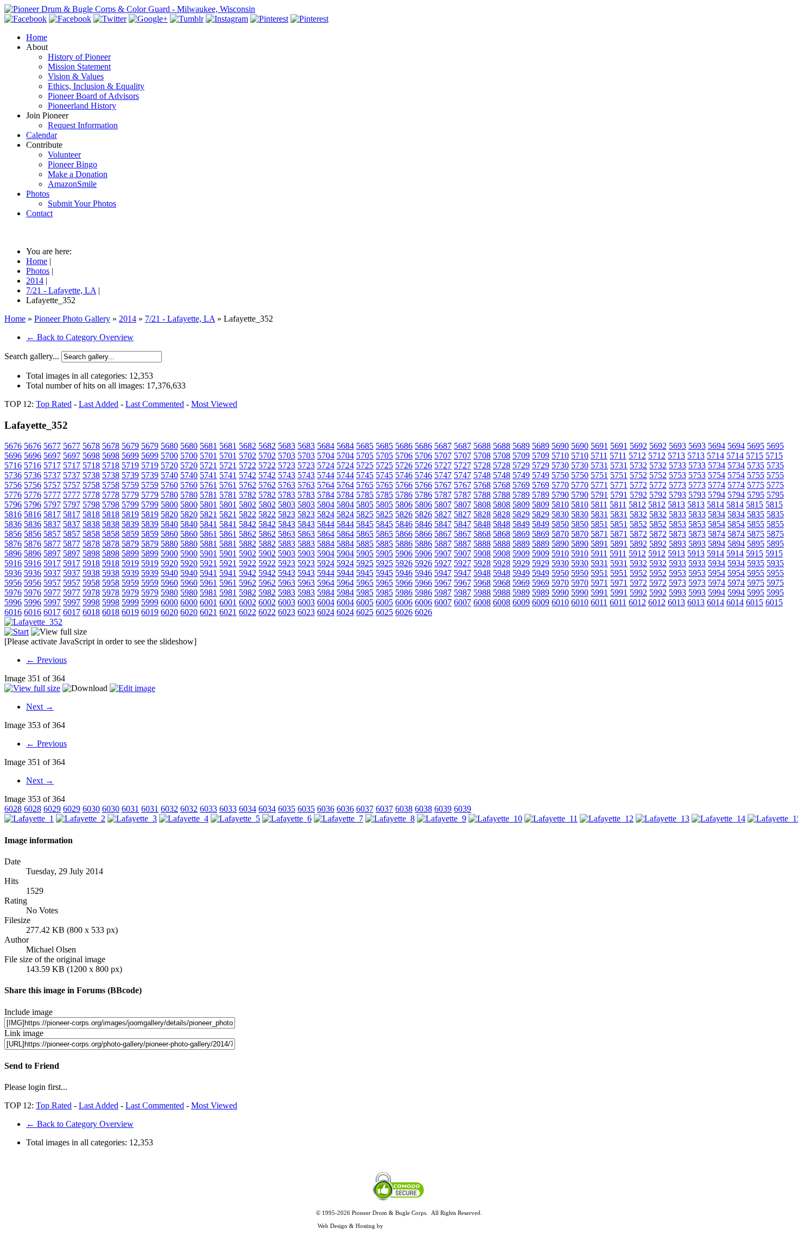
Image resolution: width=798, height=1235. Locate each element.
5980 (169, 592)
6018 (91, 612)
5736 (13, 475)
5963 (286, 582)
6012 (637, 602)
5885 (364, 543)
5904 (325, 553)
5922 (247, 563)
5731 (599, 465)
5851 (599, 524)
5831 (599, 514)
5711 (599, 455)
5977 (52, 592)
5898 (91, 553)
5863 (286, 533)
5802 (247, 504)
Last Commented (154, 404)
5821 (208, 514)
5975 (755, 582)
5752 (638, 475)
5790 (560, 494)
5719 (130, 465)
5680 (169, 445)
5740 (169, 475)
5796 (13, 504)
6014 (715, 602)
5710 (560, 455)
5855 (755, 524)
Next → (40, 706)
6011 (599, 602)
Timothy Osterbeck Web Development (433, 1226)
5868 (482, 533)
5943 (286, 573)
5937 (52, 573)
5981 (208, 592)
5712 (637, 455)
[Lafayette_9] (441, 818)
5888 (482, 543)
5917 (52, 563)
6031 (130, 808)
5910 (560, 553)
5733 (677, 465)
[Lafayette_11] (551, 818)
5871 (599, 533)
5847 (443, 524)
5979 (130, 592)
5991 (599, 592)
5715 (754, 455)
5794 (716, 494)
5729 (521, 465)
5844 (325, 524)
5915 (754, 553)
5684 (325, 445)
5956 (13, 582)
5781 (208, 494)
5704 (325, 455)
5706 (404, 455)
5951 (599, 573)
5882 (247, 543)
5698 (91, 455)
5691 (599, 445)
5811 (599, 504)
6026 (404, 612)
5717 (52, 465)
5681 (208, 445)
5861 (208, 533)
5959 (130, 582)
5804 (325, 504)
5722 (247, 465)
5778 (91, 494)
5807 (443, 504)
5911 (599, 553)
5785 (364, 494)
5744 (325, 475)
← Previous (46, 659)
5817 (52, 514)
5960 (169, 582)
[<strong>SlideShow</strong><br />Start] (16, 631)
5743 (286, 475)
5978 (91, 592)
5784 (325, 494)
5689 (521, 445)
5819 (130, 514)
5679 (130, 445)
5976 (13, 592)
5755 (755, 475)
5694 (716, 445)
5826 (404, 514)
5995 (755, 592)
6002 (247, 602)
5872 (638, 533)
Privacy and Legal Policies (399, 1219)
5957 (52, 582)
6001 (208, 602)
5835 (755, 514)
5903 (286, 553)
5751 (599, 475)
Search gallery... (31, 356)
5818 (91, 514)
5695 (755, 445)
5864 (325, 533)
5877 (52, 543)
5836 (13, 524)
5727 (443, 465)
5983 (286, 592)
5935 (755, 563)
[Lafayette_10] (495, 818)
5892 (638, 543)
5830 (560, 514)
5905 (364, 553)
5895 (755, 543)
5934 (716, 563)
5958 (91, 582)
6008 (482, 602)
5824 (325, 514)
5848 (482, 524)
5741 (208, 475)
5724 (325, 465)
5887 (443, 543)
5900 (169, 553)
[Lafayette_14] (718, 818)
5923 (286, 563)
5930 (560, 563)
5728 (482, 465)
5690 (560, 445)
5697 (52, 455)
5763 (286, 485)
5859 (130, 533)
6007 (443, 602)
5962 (247, 582)
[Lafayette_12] (607, 818)
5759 (130, 485)
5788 (482, 494)
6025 (364, 612)
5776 (13, 494)
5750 (560, 475)
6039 (443, 808)
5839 (130, 524)
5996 (13, 602)
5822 (247, 514)
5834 (716, 514)
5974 (716, 582)
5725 (364, 465)
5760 (169, 485)
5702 (247, 455)
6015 (754, 602)
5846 (404, 524)
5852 (638, 524)
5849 (521, 524)
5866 (404, 533)
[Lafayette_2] (80, 818)
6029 (52, 808)
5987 (443, 592)
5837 (52, 524)
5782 (247, 494)
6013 (676, 602)
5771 (599, 485)
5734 (716, 465)
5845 (364, 524)
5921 (208, 563)
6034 (247, 808)
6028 (13, 808)
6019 (130, 612)
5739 (130, 475)
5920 (169, 563)
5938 (91, 573)
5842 (247, 524)
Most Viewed (214, 404)
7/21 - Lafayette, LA (180, 318)
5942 (247, 573)
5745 (364, 475)
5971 (599, 582)
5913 (676, 553)
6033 (208, 808)
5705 (364, 455)
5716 (13, 465)
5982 (247, 592)
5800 (169, 504)
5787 (443, 494)
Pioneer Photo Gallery (72, 318)
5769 (521, 485)
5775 (755, 485)
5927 (443, 563)
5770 (560, 485)
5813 (676, 504)
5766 (404, 485)
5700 (169, 455)
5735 (755, 465)
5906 (404, 553)
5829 (521, 514)
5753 (677, 475)
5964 (325, 582)
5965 (364, 582)
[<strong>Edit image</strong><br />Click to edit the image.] (132, 688)
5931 (599, 563)
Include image (28, 1012)
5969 (521, 582)
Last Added (98, 404)
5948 (482, 573)
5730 (560, 465)
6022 (247, 612)
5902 (247, 553)
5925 (364, 563)
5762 (247, 485)
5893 (677, 543)
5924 (325, 563)
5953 (677, 573)
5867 (443, 533)
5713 (676, 455)
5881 (208, 543)
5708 (482, 455)
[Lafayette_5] (235, 818)
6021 (208, 612)
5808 (482, 504)
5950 (560, 573)
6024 (325, 612)
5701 (208, 455)
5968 (482, 582)
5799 (130, 504)
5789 (521, 494)
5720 (169, 465)
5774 (716, 485)
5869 (521, 533)
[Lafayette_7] (338, 818)
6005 (364, 602)
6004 (325, 602)
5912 (637, 553)
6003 (286, 602)
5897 (52, 553)
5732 (638, 465)
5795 (755, 494)
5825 (364, 514)
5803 (286, 504)
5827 (443, 514)
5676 (13, 445)
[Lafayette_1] (29, 818)
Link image (23, 1033)
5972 (638, 582)
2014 (127, 318)
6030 (91, 808)
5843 (286, 524)
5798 (91, 504)
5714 (715, 455)
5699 (130, 455)
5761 (208, 485)
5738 (91, 475)
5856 (13, 533)
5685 (364, 445)
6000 (169, 602)
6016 (13, 612)
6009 (521, 602)
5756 (13, 485)
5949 (521, 573)
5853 (677, 524)
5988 (482, 592)
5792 (638, 494)
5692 (638, 445)
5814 (715, 504)
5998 (91, 602)
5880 (169, 543)
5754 (716, 475)
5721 (208, 465)
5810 (560, 504)
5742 (247, 475)
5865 (364, 533)
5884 (325, 543)
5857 (52, 533)
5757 (52, 485)
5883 (286, 543)
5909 (521, 553)
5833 (677, 514)
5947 (443, 573)
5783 (286, 494)
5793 (677, 494)
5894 (716, 543)
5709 (521, 455)
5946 (404, 573)
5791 (599, 494)
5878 (91, 543)
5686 (404, 445)
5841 (208, 524)
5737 (52, 475)
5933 (677, 563)
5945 (364, 573)
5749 (521, 475)
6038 (404, 808)
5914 (715, 553)
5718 (91, 465)
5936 (13, 573)
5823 (286, 514)
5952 (638, 573)
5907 (443, 553)
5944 (325, 573)
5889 (521, 543)
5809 (521, 504)
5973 (677, 582)
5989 (521, 592)
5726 (404, 465)
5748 (482, 475)
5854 (716, 524)
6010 (560, 602)
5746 (404, 475)
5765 (364, 485)
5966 (404, 582)
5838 (91, 524)
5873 (677, 533)
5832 (638, 514)
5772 (638, 485)
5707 (443, 455)
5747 (443, 475)
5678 (91, 445)
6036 (325, 808)
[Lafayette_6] (287, 818)
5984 (325, 592)
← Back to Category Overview (80, 337)
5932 (638, 563)
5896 (13, 553)
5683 (286, 445)
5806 (404, 504)
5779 (130, 494)
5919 (130, 563)
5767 (443, 485)
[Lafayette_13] (662, 818)
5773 (677, 485)
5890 (560, 543)
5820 (169, 514)
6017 (52, 612)
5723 (286, 465)
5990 (560, 592)
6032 (169, 808)
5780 (169, 494)
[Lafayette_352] (33, 621)
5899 (130, 553)
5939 (130, 573)
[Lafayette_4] (183, 818)
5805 (364, 504)
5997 (52, 602)
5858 (91, 533)
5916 (13, 563)
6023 (286, 612)
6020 (169, 612)
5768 (482, 485)
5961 (208, 582)
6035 (286, 808)
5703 (286, 455)
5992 (638, 592)
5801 (208, 504)
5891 (599, 543)
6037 (364, 808)
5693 (677, 445)
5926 (404, 563)
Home (15, 318)
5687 (443, 445)
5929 (521, 563)
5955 (755, 573)
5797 (52, 504)
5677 (52, 445)
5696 (13, 455)
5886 (404, 543)
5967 (443, 582)
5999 (130, 602)
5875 (755, 533)
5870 (560, 533)
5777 (52, 494)
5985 (364, 592)
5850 (560, 524)
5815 (754, 504)
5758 (91, 485)
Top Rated (54, 404)
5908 (482, 553)
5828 (482, 514)
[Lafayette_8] (390, 818)
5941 (208, 573)
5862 (247, 533)
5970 (560, 582)
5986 (404, 592)
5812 (637, 504)
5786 (404, 494)
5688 (482, 445)
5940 (169, 573)
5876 (13, 543)
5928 (482, 563)
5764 (325, 485)
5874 (716, 533)
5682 (247, 445)
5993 (677, 592)
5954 (716, 573)
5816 (13, 514)
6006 (404, 602)
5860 (169, 533)
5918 (91, 563)
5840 (169, 524)
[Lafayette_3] (132, 818)
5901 (208, 553)
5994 (716, 592)
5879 (130, 543)
